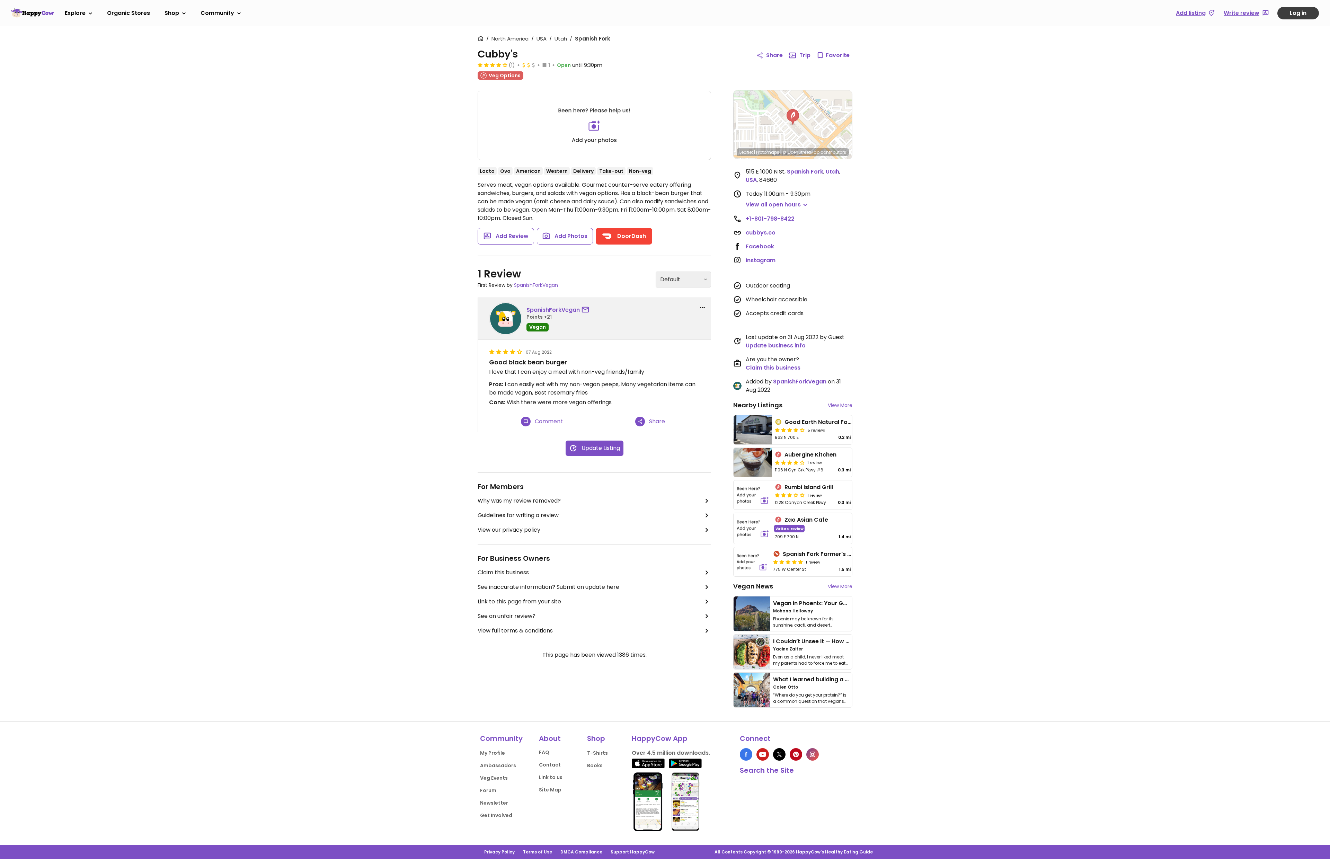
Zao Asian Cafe (806, 520)
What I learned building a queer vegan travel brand (845, 679)
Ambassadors (498, 765)
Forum (488, 790)
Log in (1298, 13)
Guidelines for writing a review (518, 515)
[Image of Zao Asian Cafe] (753, 528)
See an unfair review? (506, 616)
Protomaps (767, 152)
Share (774, 55)
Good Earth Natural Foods (821, 422)
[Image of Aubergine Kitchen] (753, 462)
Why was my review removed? (519, 501)
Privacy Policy (499, 852)
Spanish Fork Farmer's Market (825, 554)
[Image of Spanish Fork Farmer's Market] (752, 561)
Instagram (760, 260)
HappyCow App (660, 738)
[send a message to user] (587, 310)
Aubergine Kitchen (810, 455)
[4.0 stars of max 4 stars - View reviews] (492, 65)
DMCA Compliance (581, 852)
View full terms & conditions (515, 631)
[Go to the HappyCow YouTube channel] (762, 754)
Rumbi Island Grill (808, 487)
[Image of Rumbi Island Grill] (753, 495)
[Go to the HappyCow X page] (779, 754)
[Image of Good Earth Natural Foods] (753, 429)
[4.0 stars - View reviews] (789, 430)
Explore (75, 13)
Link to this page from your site (519, 601)
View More (840, 405)
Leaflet (746, 152)
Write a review (789, 528)
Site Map (550, 789)
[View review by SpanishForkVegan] (505, 318)
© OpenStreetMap (800, 152)
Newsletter (494, 802)
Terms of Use (537, 852)
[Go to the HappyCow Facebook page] (746, 754)
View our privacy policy (509, 530)
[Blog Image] (752, 613)
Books (595, 765)
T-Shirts (597, 753)
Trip (804, 55)
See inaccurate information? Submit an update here (548, 587)
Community (217, 13)
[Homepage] (32, 13)
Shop (172, 13)
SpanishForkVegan (536, 285)
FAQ (544, 752)
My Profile (492, 753)
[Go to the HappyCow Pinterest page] (796, 754)
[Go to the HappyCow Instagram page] (812, 754)
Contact (550, 764)
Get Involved (496, 815)
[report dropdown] (702, 307)
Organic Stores (128, 13)
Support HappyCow (633, 852)
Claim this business (503, 572)
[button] (793, 117)
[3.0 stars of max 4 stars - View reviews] (789, 495)
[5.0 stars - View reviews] (788, 562)
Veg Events (494, 777)
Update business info (776, 345)
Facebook (760, 246)
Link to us (550, 777)
